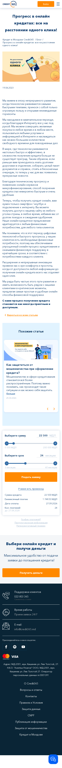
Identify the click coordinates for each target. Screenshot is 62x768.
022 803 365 (21, 596)
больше (10, 393)
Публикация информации (31, 721)
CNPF (31, 715)
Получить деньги (31, 572)
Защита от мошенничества (31, 728)
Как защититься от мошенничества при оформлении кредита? (29, 369)
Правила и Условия (31, 702)
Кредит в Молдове (31, 734)
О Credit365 (31, 683)
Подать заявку (31, 477)
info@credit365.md (25, 629)
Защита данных (31, 709)
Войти (46, 4)
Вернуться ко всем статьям (22, 315)
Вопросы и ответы (31, 689)
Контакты (31, 696)
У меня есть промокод (31, 489)
